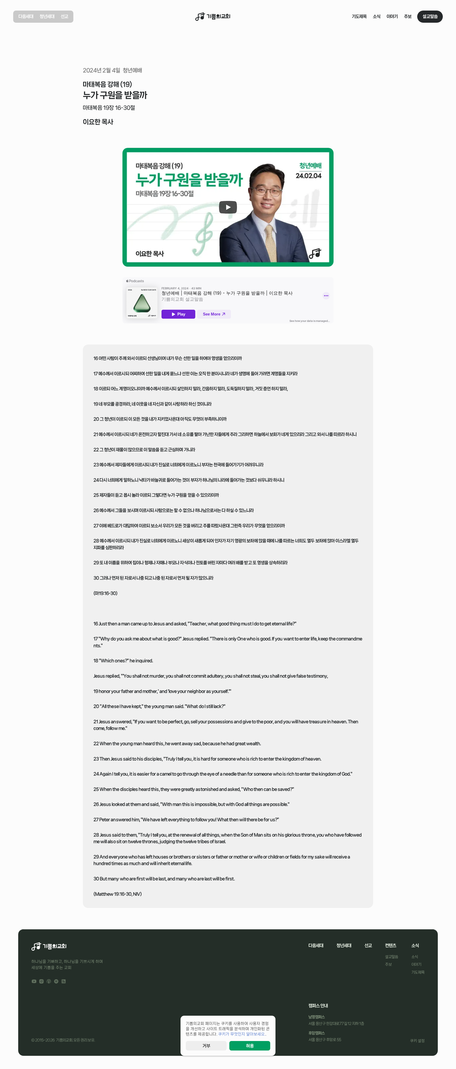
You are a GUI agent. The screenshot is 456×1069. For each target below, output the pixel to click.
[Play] (228, 207)
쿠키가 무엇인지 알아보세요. (241, 1034)
